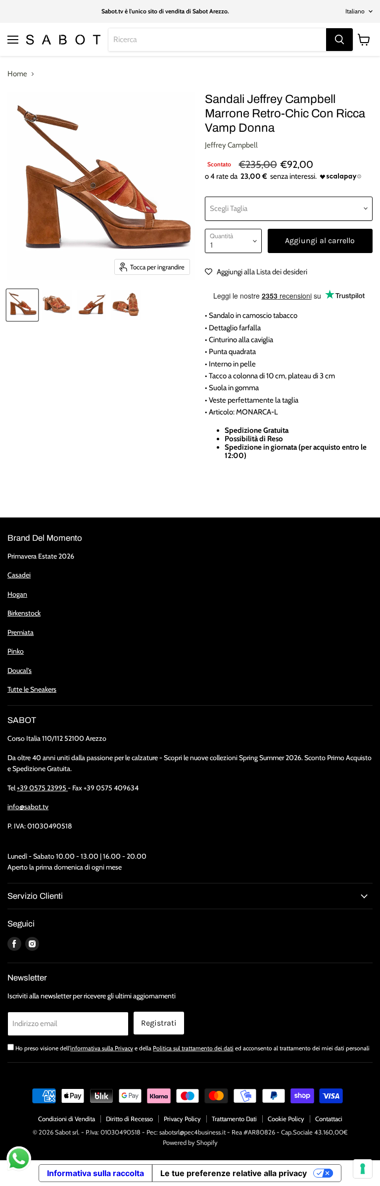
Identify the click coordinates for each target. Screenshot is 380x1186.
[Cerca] (339, 39)
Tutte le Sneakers (31, 689)
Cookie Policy (286, 1119)
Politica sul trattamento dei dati (193, 1048)
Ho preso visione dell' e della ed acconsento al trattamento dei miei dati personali (192, 1048)
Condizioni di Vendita (66, 1119)
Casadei (19, 574)
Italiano (355, 11)
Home (17, 74)
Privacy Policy (182, 1119)
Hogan (17, 594)
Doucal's (19, 670)
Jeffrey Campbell (231, 145)
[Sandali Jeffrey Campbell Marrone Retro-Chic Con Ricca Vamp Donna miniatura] (22, 305)
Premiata (20, 632)
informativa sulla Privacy (101, 1048)
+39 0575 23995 (42, 787)
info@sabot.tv (27, 806)
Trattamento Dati (234, 1119)
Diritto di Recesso (129, 1119)
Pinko (15, 651)
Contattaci (328, 1119)
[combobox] (217, 39)
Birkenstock (24, 613)
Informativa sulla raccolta (95, 1173)
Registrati (159, 1023)
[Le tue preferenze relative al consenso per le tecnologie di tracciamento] (362, 1168)
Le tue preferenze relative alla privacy (233, 1173)
